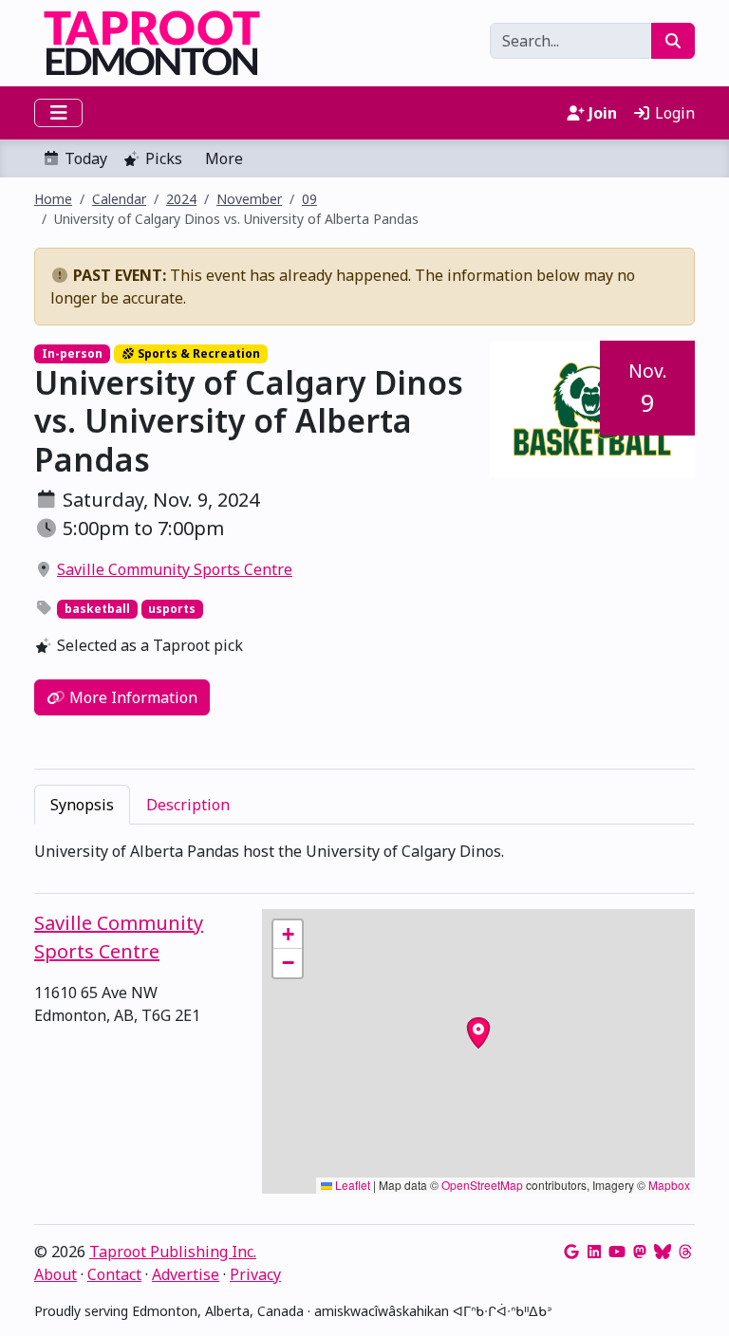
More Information (131, 697)
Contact (114, 1274)
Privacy (255, 1274)
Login (673, 112)
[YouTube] (617, 1251)
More (224, 158)
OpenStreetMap (482, 1185)
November (249, 199)
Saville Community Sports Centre (174, 569)
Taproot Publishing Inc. (172, 1251)
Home (53, 199)
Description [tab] (188, 804)
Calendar (119, 199)
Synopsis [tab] (82, 804)
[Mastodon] (639, 1251)
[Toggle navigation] (58, 113)
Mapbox (669, 1185)
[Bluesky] (662, 1251)
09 (309, 199)
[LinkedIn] (594, 1251)
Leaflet (351, 1185)
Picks (163, 158)
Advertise (185, 1274)
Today (86, 158)
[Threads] (685, 1251)
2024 (181, 199)
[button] (287, 934)
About (55, 1274)
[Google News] (571, 1251)
